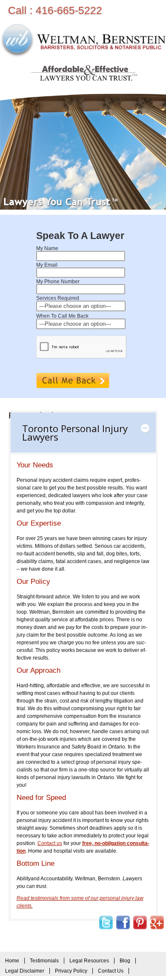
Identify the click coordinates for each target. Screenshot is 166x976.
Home (12, 961)
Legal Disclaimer (24, 971)
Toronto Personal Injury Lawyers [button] (75, 432)
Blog (125, 961)
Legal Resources (89, 961)
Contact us (49, 843)
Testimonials (44, 961)
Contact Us (110, 971)
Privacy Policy (71, 971)
